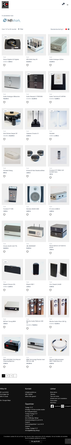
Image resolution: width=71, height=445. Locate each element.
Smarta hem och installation (58, 398)
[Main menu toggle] (67, 4)
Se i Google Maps (5, 400)
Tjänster (52, 394)
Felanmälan (53, 400)
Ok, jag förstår (35, 441)
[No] (69, 439)
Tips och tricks (54, 396)
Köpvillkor (53, 402)
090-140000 (28, 394)
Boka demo (53, 392)
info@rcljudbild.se (30, 392)
